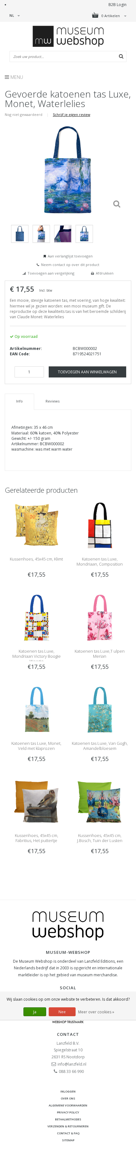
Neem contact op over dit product (70, 264)
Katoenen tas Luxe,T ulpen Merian (100, 653)
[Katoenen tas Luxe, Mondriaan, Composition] (99, 525)
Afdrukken (105, 273)
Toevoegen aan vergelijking (51, 273)
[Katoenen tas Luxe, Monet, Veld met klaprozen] (36, 709)
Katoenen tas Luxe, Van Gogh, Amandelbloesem (100, 745)
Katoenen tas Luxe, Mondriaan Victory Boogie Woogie (36, 656)
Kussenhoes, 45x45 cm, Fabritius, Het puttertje (36, 838)
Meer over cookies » (96, 1012)
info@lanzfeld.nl (72, 1064)
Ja (34, 1012)
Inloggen (68, 1091)
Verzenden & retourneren (68, 1126)
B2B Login (117, 4)
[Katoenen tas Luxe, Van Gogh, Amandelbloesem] (99, 709)
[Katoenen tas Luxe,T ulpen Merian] (99, 617)
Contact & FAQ (68, 1133)
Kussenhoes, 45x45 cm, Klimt (36, 559)
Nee (62, 1012)
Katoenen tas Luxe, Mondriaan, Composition (100, 561)
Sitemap (68, 1140)
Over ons (68, 1098)
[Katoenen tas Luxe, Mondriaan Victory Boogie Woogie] (36, 617)
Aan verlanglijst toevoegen (70, 256)
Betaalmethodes (68, 1119)
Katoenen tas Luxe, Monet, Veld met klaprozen (36, 745)
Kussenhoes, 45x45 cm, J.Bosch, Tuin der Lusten (99, 838)
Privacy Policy (68, 1112)
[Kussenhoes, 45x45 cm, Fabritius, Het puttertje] (36, 801)
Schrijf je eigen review (71, 114)
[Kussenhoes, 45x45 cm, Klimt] (36, 525)
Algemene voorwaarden (68, 1105)
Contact (68, 1034)
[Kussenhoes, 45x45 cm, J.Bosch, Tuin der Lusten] (99, 801)
